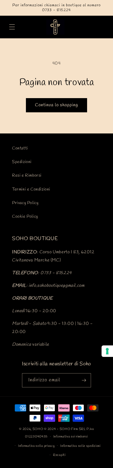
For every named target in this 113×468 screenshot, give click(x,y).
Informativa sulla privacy (36, 446)
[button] (12, 27)
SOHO (38, 429)
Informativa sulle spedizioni (80, 446)
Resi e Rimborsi (27, 175)
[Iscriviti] (84, 380)
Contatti (20, 148)
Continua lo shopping (56, 105)
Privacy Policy (25, 203)
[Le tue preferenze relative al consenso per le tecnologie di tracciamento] (107, 351)
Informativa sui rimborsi (70, 436)
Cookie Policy (25, 217)
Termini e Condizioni (31, 189)
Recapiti (59, 455)
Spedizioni (22, 162)
